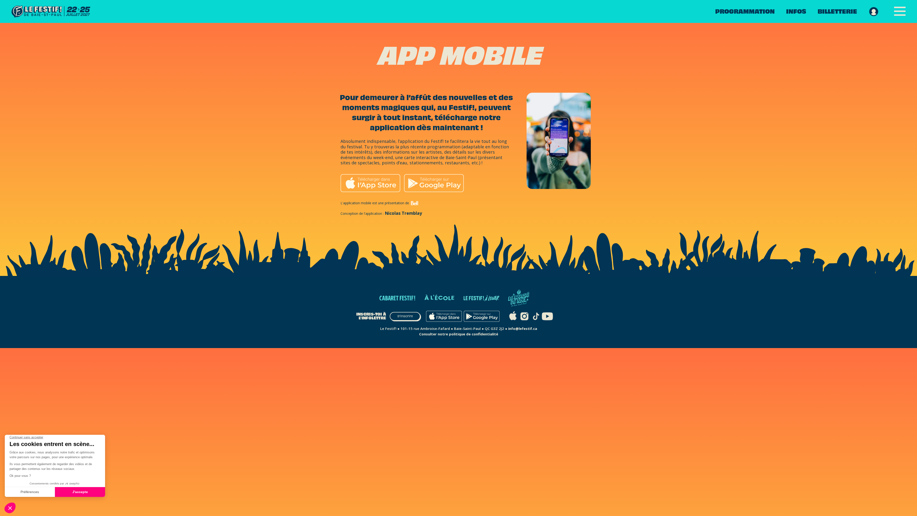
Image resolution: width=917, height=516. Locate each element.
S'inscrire (405, 316)
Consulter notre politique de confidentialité (458, 334)
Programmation (745, 11)
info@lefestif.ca (522, 328)
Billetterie (837, 11)
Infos (796, 11)
